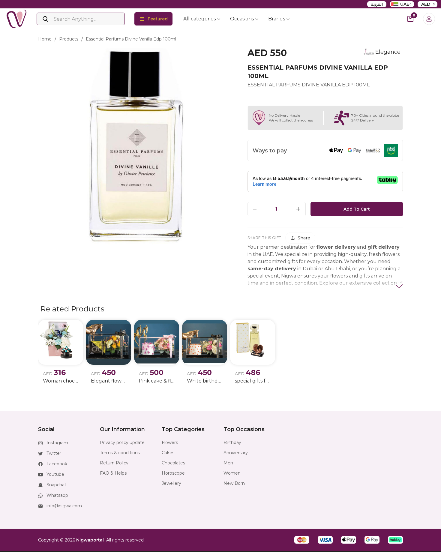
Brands (276, 19)
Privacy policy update (122, 442)
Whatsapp (57, 495)
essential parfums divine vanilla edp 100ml (131, 39)
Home (45, 39)
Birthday (232, 442)
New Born (234, 483)
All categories (199, 19)
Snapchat (56, 485)
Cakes (168, 452)
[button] (301, 540)
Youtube (55, 474)
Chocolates (173, 463)
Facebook (56, 463)
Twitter (53, 453)
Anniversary (236, 452)
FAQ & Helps (113, 473)
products (68, 39)
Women (232, 473)
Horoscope (173, 473)
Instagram (57, 443)
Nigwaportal (90, 540)
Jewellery (171, 483)
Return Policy (114, 463)
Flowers (170, 442)
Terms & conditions (120, 452)
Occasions (242, 19)
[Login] (429, 19)
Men (228, 463)
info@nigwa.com (64, 505)
